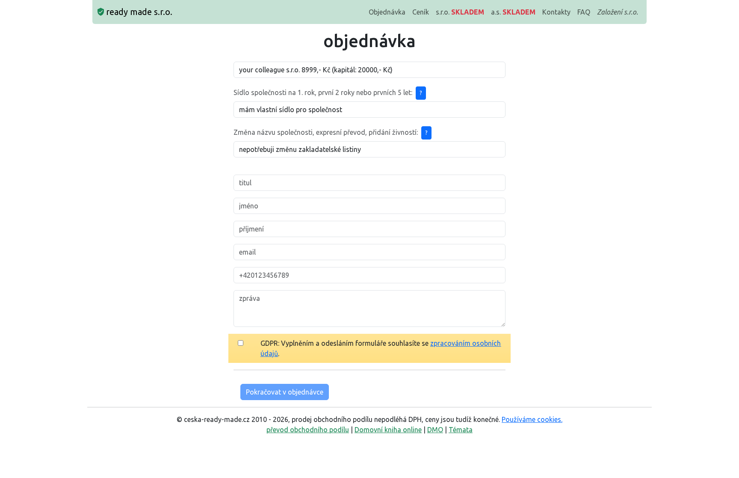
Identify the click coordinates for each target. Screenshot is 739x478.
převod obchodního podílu (307, 429)
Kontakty (556, 12)
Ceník (420, 12)
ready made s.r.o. (138, 12)
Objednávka (387, 12)
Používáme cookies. (532, 419)
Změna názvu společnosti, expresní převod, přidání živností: (326, 132)
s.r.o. (460, 12)
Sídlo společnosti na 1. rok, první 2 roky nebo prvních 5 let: (323, 92)
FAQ (583, 12)
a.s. (513, 12)
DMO (435, 429)
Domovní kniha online (388, 429)
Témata (461, 429)
